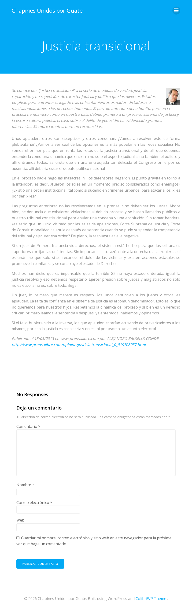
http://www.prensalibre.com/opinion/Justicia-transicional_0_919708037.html (79, 344)
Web (20, 520)
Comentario (28, 426)
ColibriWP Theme (151, 598)
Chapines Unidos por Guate (47, 10)
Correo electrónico (34, 502)
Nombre (25, 484)
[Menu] (176, 11)
